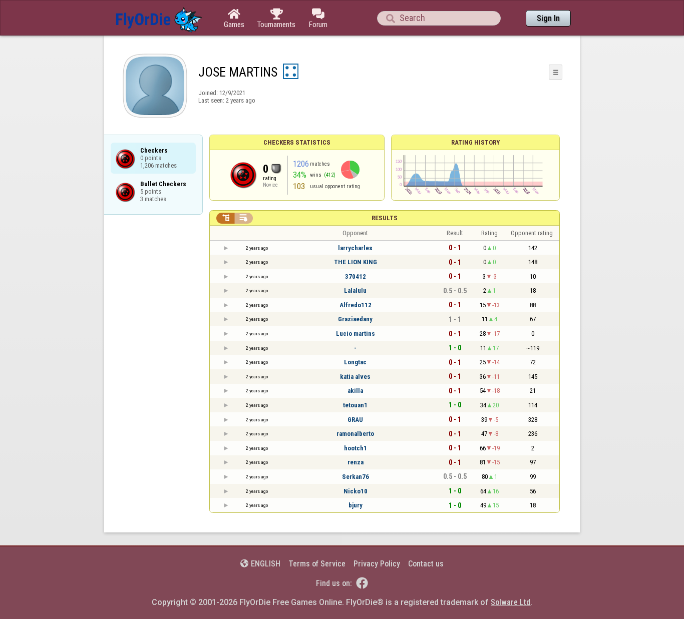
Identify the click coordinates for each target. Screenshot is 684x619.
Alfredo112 (355, 305)
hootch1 (355, 448)
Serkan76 (355, 476)
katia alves (355, 376)
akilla (355, 390)
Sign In (548, 18)
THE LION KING (355, 262)
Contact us (426, 563)
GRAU (355, 419)
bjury (356, 505)
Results (385, 218)
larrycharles (355, 248)
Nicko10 (356, 491)
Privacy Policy (377, 563)
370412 (355, 276)
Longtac (355, 362)
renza (356, 462)
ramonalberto (355, 433)
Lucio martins (355, 333)
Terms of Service (317, 563)
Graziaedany (355, 319)
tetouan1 (355, 405)
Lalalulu (355, 290)
